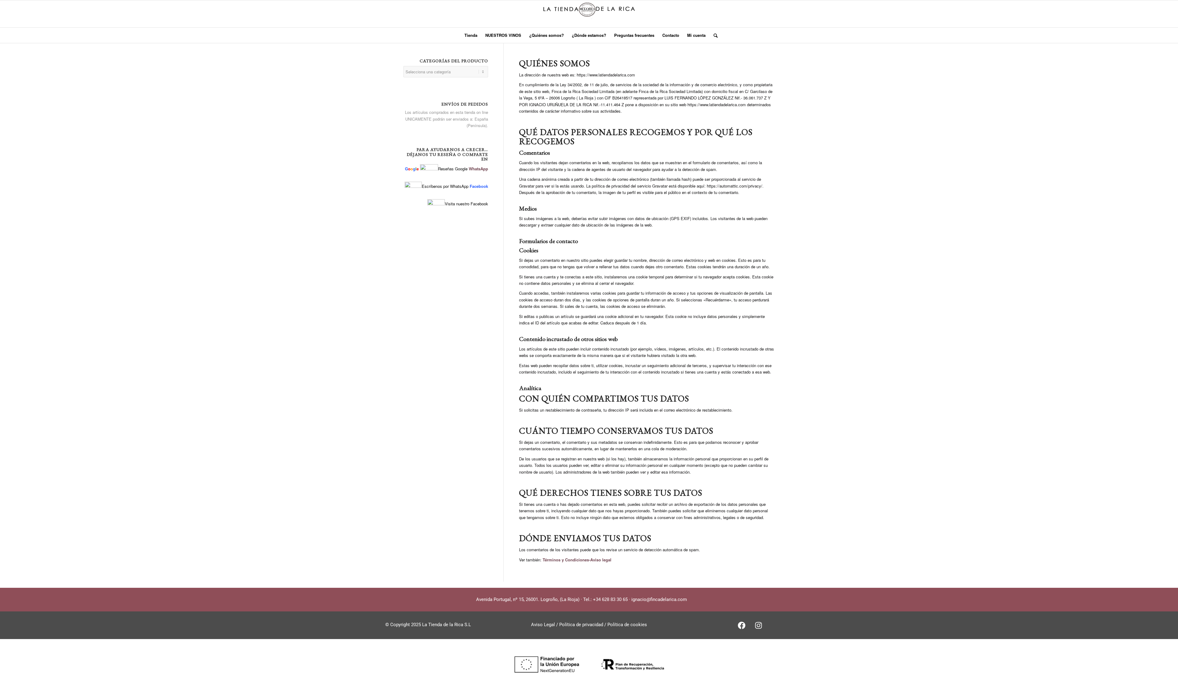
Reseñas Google (453, 169)
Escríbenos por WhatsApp (445, 186)
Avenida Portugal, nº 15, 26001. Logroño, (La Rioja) (527, 599)
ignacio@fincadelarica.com (659, 599)
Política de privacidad (581, 624)
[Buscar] (714, 35)
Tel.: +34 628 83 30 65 (605, 599)
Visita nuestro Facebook (466, 204)
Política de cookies (626, 624)
